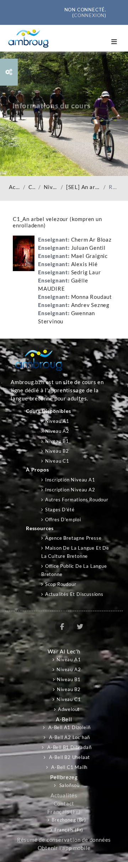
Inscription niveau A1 (70, 480)
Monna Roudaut (91, 297)
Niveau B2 (57, 451)
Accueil (14, 187)
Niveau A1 (57, 421)
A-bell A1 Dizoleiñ (68, 727)
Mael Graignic (89, 256)
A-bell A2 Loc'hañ (69, 737)
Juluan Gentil (88, 248)
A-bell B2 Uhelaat (69, 757)
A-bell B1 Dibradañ (68, 747)
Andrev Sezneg (90, 305)
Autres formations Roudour (76, 499)
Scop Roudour (60, 584)
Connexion (89, 15)
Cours (32, 187)
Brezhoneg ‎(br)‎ (69, 820)
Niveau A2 (57, 431)
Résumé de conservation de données (64, 840)
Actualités (64, 795)
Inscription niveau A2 (70, 489)
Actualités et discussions (74, 594)
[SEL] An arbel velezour (83, 187)
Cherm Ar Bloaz (91, 240)
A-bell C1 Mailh (69, 767)
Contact (64, 804)
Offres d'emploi (63, 519)
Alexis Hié (84, 264)
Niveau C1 (51, 187)
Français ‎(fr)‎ (63, 812)
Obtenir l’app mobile (64, 848)
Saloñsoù (69, 785)
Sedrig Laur (86, 272)
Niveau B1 (57, 441)
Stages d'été (59, 509)
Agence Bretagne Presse (73, 538)
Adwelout (69, 709)
